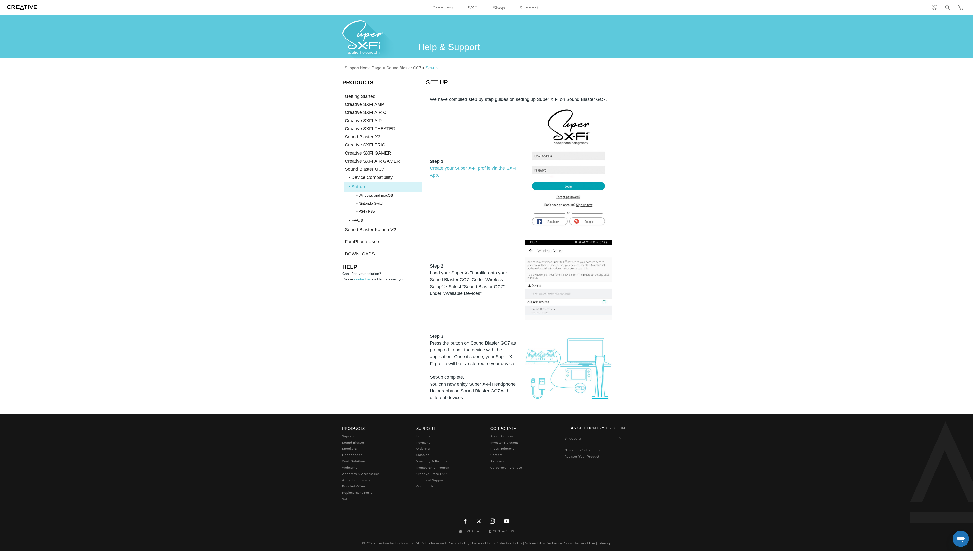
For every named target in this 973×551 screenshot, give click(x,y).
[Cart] (961, 7)
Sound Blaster (353, 442)
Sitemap (604, 543)
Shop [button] (499, 7)
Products (423, 436)
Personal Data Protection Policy (497, 543)
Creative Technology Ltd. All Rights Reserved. (411, 543)
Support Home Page (363, 68)
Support (529, 7)
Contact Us (425, 486)
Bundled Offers (354, 486)
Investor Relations (504, 442)
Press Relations (502, 448)
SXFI (473, 7)
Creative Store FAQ (431, 474)
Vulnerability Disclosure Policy (548, 543)
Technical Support (430, 480)
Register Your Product (582, 456)
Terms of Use (585, 543)
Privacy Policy (458, 543)
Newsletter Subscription (583, 450)
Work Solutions (353, 461)
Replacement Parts (357, 493)
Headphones (352, 455)
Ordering (423, 448)
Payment (423, 442)
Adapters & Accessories (361, 474)
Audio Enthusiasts (356, 480)
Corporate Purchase (506, 467)
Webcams (349, 467)
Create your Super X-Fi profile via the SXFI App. (473, 172)
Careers (496, 455)
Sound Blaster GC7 (403, 68)
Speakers (349, 448)
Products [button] (443, 7)
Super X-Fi (350, 436)
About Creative (502, 436)
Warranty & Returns (431, 461)
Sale (345, 499)
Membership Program (433, 467)
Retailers (497, 461)
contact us (362, 279)
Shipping (423, 455)
